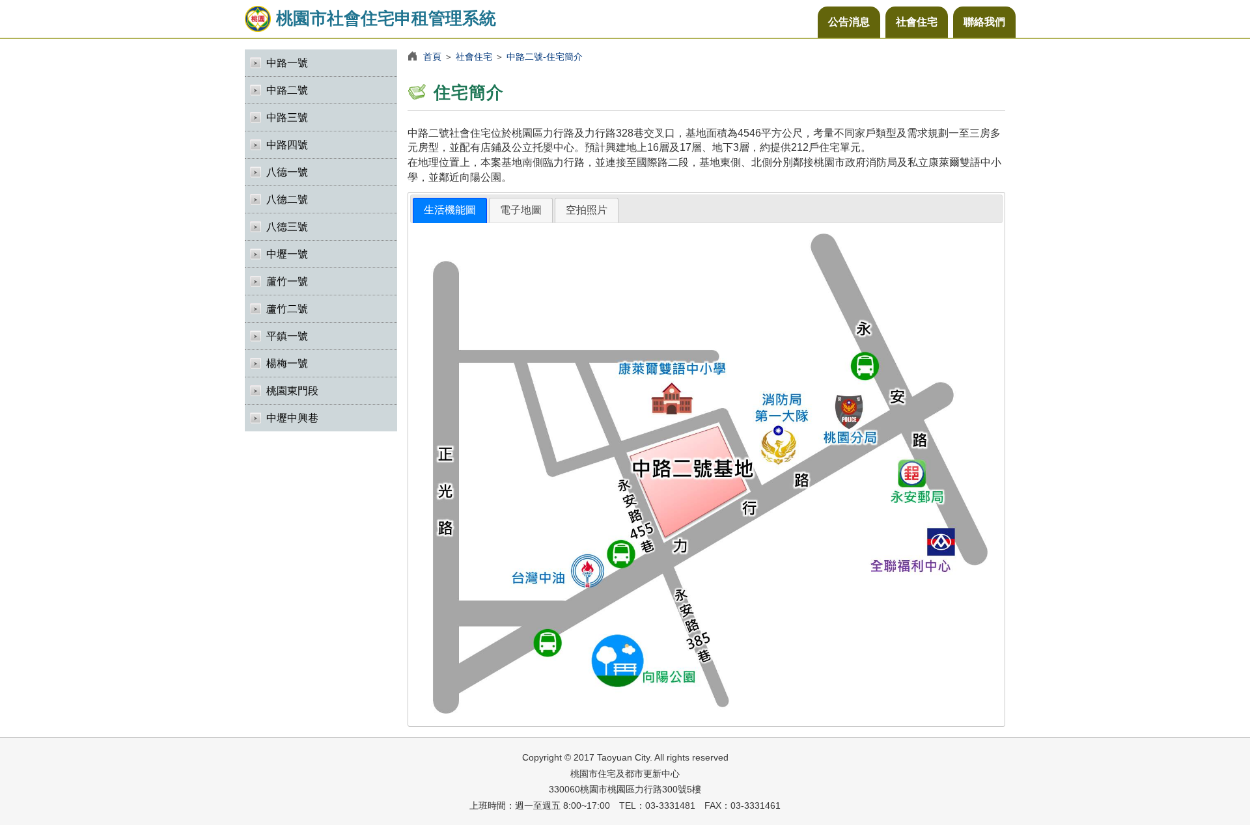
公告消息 (849, 21)
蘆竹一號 (287, 281)
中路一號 (287, 62)
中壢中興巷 (292, 418)
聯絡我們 (984, 21)
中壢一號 (287, 254)
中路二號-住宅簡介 (545, 56)
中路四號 (287, 144)
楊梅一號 (287, 363)
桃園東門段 (292, 390)
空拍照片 (586, 209)
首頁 (432, 56)
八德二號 (287, 199)
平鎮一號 (287, 336)
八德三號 (287, 226)
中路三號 (287, 117)
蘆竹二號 (287, 308)
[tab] (450, 210)
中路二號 (287, 90)
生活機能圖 (450, 209)
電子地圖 (521, 209)
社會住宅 (917, 21)
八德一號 (287, 172)
